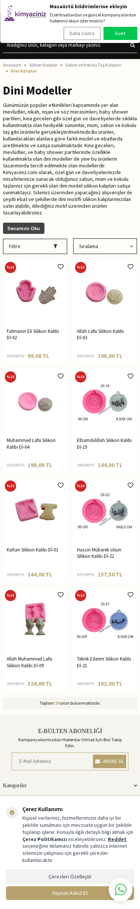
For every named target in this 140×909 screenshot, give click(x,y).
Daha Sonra (81, 33)
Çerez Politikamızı (44, 839)
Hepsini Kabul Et (70, 893)
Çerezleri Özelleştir (70, 876)
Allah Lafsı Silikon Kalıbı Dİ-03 (100, 334)
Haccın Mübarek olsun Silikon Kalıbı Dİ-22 (99, 553)
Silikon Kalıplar (43, 65)
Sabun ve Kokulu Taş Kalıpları (93, 65)
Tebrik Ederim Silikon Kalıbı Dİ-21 (104, 662)
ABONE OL (113, 761)
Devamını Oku (23, 228)
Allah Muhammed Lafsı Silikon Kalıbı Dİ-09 (29, 662)
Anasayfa (12, 65)
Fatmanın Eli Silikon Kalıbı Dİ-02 (33, 334)
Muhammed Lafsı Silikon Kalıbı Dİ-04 (31, 443)
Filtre (15, 246)
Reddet (117, 839)
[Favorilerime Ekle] (60, 267)
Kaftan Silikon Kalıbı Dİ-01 (32, 550)
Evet (120, 33)
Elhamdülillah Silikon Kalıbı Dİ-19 (104, 443)
